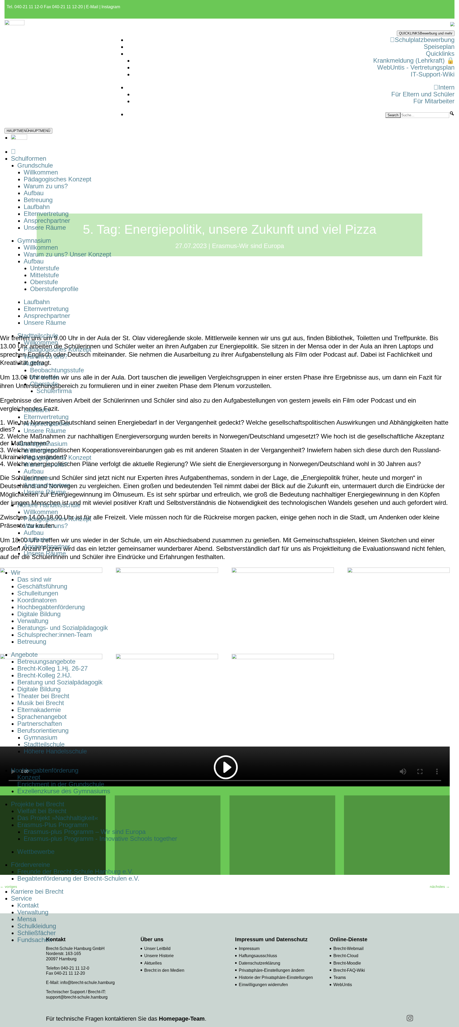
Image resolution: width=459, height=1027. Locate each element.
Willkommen (41, 172)
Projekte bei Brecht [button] (37, 804)
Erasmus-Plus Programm (52, 824)
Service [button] (21, 898)
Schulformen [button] (28, 158)
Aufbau (34, 193)
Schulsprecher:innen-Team (54, 634)
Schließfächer (36, 932)
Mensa (26, 919)
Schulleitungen (37, 593)
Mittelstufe (44, 275)
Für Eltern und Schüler (422, 94)
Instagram (110, 7)
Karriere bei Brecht (37, 891)
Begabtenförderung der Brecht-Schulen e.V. (78, 878)
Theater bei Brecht (43, 696)
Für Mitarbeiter (433, 101)
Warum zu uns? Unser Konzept (67, 254)
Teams (339, 977)
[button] (451, 113)
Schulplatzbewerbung (424, 39)
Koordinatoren (37, 600)
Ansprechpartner (47, 220)
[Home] (13, 151)
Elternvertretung (46, 213)
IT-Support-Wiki (432, 74)
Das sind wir (34, 579)
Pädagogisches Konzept (57, 179)
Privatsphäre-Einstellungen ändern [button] (271, 970)
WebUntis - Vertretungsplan (415, 67)
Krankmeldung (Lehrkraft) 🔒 (413, 60)
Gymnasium (40, 737)
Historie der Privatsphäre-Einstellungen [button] (276, 977)
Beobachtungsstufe (57, 370)
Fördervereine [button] (30, 864)
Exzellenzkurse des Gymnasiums (63, 791)
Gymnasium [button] (34, 240)
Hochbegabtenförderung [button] (44, 770)
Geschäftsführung (42, 586)
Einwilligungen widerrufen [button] (263, 984)
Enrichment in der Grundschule (60, 784)
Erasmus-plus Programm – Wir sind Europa (85, 831)
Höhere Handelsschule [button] (48, 505)
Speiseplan (439, 46)
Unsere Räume (45, 227)
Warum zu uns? (46, 186)
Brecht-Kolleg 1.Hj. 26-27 (52, 668)
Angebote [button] (24, 654)
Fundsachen (34, 939)
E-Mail (92, 7)
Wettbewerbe (35, 851)
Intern (446, 87)
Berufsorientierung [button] (43, 730)
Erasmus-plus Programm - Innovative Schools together (100, 838)
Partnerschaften (39, 723)
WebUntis (342, 984)
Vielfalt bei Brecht (41, 811)
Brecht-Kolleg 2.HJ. (44, 675)
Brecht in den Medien (164, 970)
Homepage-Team (182, 1018)
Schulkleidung (36, 926)
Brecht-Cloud (345, 955)
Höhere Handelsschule (55, 751)
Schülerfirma (54, 390)
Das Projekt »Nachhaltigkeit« (57, 817)
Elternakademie (39, 709)
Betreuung (38, 199)
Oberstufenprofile (54, 288)
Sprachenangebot (42, 716)
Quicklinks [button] (440, 53)
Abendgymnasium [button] (42, 443)
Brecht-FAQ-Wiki (349, 970)
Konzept (28, 777)
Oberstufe (44, 281)
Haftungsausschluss (258, 955)
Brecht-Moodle (347, 963)
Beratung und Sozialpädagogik (60, 682)
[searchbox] (425, 115)
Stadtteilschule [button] (37, 335)
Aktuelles (153, 963)
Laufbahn (37, 206)
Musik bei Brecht (40, 702)
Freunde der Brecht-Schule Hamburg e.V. (75, 871)
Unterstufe (44, 268)
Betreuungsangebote (46, 661)
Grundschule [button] (35, 165)
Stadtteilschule (44, 744)
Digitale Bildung (39, 613)
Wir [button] (15, 572)
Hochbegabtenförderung (51, 607)
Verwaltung (32, 620)
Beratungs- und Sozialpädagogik (62, 627)
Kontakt (28, 905)
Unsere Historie (159, 955)
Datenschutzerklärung (259, 963)
